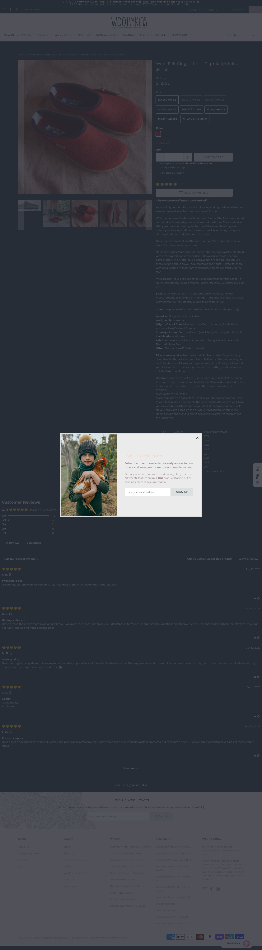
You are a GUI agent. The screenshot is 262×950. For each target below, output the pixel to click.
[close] (197, 437)
